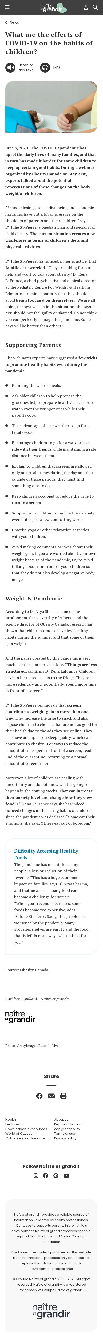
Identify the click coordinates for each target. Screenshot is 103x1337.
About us (61, 1119)
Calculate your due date (25, 1138)
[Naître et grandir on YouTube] (67, 1175)
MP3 (57, 67)
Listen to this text (26, 68)
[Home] (51, 8)
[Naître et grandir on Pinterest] (56, 1175)
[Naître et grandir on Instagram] (36, 1175)
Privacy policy (65, 1138)
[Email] (51, 1096)
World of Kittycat (19, 1133)
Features (13, 1124)
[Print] (63, 1096)
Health (11, 1119)
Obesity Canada (34, 970)
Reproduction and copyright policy (69, 1126)
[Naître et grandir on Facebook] (45, 1175)
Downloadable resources (26, 1129)
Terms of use (64, 1133)
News (14, 22)
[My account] (85, 7)
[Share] (39, 1096)
